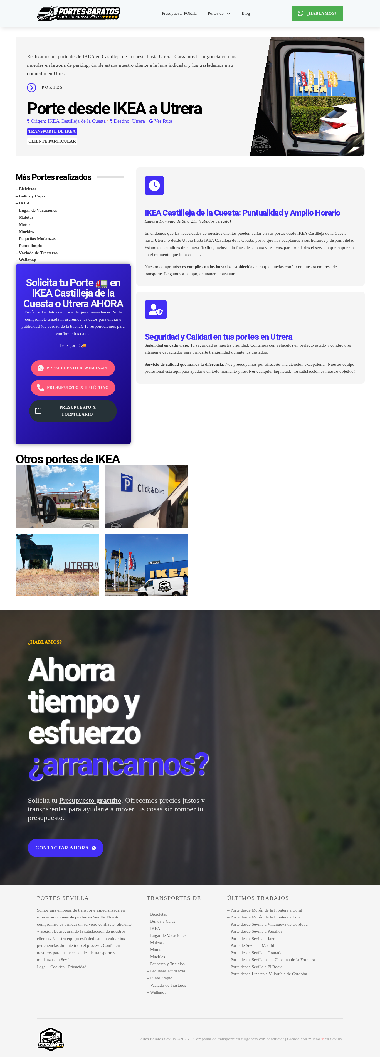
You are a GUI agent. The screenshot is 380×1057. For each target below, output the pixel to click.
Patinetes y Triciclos (167, 964)
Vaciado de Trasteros (38, 253)
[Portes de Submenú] (228, 13)
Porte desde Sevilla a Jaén (253, 938)
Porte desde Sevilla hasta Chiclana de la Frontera (273, 959)
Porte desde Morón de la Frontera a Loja (265, 917)
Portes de (216, 13)
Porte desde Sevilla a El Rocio (257, 967)
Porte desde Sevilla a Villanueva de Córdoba (269, 924)
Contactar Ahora (62, 848)
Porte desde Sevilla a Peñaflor (256, 931)
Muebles (26, 231)
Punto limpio (30, 245)
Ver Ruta (163, 121)
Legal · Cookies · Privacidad (62, 967)
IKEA (70, 131)
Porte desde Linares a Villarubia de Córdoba (269, 974)
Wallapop (27, 260)
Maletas (26, 217)
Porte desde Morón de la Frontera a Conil (266, 910)
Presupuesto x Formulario (78, 411)
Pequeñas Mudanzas (37, 238)
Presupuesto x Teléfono (78, 387)
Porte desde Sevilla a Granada (256, 952)
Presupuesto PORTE (179, 13)
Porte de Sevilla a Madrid (252, 945)
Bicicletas (27, 189)
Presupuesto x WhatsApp (77, 368)
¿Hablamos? (322, 13)
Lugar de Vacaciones (38, 210)
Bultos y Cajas (32, 196)
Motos (24, 224)
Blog (246, 13)
